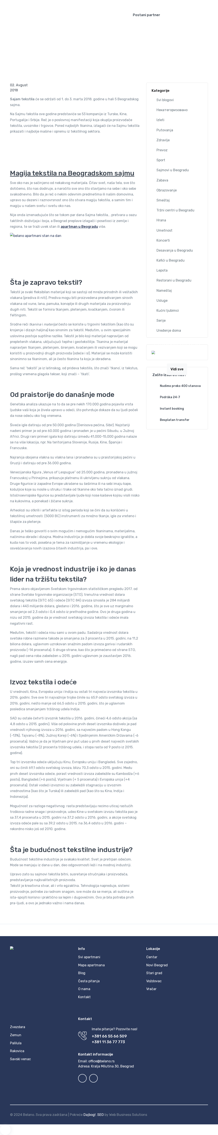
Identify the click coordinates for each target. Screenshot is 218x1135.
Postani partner (146, 15)
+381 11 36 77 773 (108, 1042)
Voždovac (154, 981)
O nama (84, 989)
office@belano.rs (101, 1061)
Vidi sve (177, 369)
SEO (100, 1115)
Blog (44, 41)
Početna (30, 41)
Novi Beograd (157, 965)
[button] (181, 3)
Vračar (151, 989)
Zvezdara (17, 1027)
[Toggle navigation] (211, 15)
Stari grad (154, 973)
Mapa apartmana (91, 965)
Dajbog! (89, 1115)
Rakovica (17, 1051)
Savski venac (20, 1059)
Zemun (15, 1035)
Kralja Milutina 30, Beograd (112, 1066)
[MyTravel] (62, 15)
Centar (151, 957)
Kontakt (84, 997)
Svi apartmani (89, 957)
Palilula (16, 1043)
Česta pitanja (89, 981)
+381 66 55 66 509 (109, 1036)
